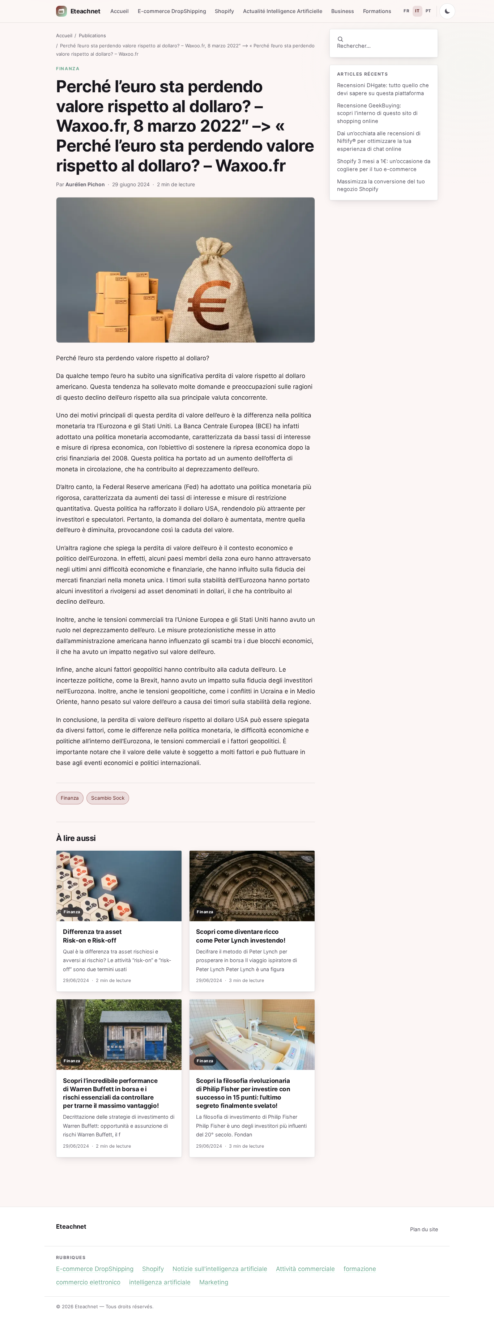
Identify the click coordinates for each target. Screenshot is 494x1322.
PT (428, 10)
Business (342, 11)
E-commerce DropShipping (172, 11)
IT (417, 10)
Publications (92, 35)
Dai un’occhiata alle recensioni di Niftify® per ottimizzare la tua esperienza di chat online (379, 141)
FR (406, 10)
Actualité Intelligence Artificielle (282, 11)
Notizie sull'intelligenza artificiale (220, 1268)
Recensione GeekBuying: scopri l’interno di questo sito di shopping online (377, 113)
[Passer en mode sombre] (447, 11)
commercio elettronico (88, 1282)
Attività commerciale (305, 1268)
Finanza (68, 68)
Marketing (213, 1282)
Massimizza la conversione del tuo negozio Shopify (381, 185)
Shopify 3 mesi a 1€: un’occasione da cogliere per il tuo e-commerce (383, 165)
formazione (360, 1268)
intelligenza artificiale (160, 1282)
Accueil (119, 11)
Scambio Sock (107, 798)
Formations (377, 11)
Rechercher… (354, 46)
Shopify (224, 11)
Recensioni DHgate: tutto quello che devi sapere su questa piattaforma (383, 89)
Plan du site (424, 1229)
